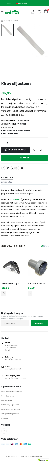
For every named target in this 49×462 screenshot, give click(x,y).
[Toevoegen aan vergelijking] (41, 150)
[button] (42, 245)
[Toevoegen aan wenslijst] (34, 150)
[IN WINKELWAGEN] (3, 293)
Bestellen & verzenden (10, 409)
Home (2, 21)
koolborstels (15, 199)
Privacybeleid (6, 400)
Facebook (3, 168)
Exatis (24, 456)
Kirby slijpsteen (16, 83)
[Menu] (2, 12)
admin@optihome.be (14, 369)
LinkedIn (13, 168)
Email (22, 168)
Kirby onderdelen (9, 133)
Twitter (8, 168)
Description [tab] (7, 177)
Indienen (39, 323)
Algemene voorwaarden (11, 391)
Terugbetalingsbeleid (10, 413)
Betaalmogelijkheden (10, 405)
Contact (4, 418)
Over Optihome (7, 396)
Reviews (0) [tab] (6, 182)
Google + (17, 168)
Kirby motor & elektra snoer (15, 130)
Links (9, 3)
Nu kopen (24, 157)
